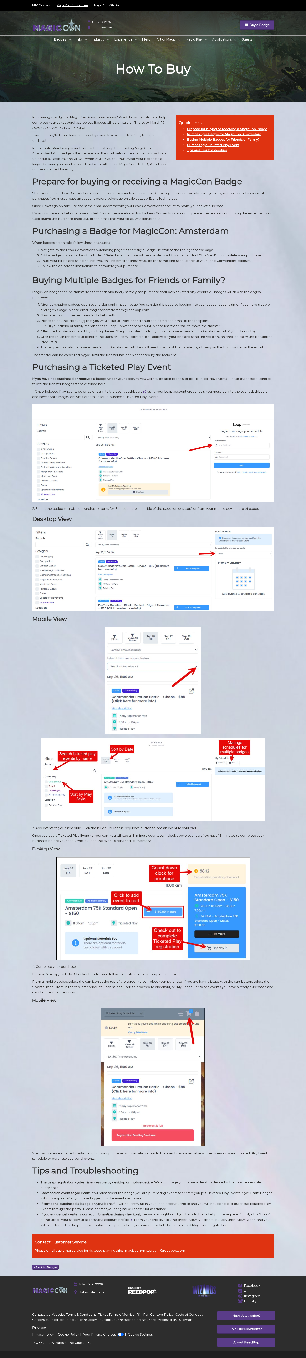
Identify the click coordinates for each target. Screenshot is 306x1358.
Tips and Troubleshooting (207, 150)
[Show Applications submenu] (235, 39)
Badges (60, 39)
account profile (116, 1220)
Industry (98, 39)
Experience (123, 39)
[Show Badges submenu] (70, 39)
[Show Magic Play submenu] (206, 39)
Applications (222, 39)
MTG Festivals (41, 5)
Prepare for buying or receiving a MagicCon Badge (227, 129)
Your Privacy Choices (99, 1334)
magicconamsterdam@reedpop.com (119, 310)
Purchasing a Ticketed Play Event (213, 145)
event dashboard (129, 391)
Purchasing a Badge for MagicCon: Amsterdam (224, 134)
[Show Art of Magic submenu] (179, 39)
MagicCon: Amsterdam (72, 5)
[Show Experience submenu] (136, 39)
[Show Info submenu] (86, 39)
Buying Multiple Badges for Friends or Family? (223, 140)
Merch (147, 39)
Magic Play (194, 39)
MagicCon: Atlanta (106, 5)
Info (79, 39)
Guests (246, 39)
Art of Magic (167, 39)
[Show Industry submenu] (108, 39)
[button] (257, 25)
